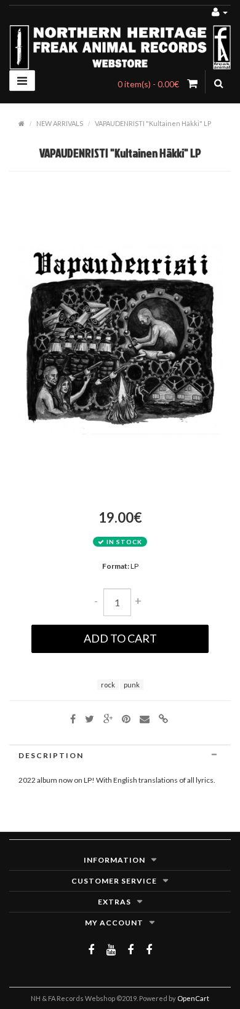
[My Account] (220, 11)
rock (108, 685)
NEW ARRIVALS (59, 123)
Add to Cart (120, 638)
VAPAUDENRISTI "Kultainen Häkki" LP (153, 123)
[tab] (120, 755)
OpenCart (193, 998)
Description (51, 755)
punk (132, 685)
